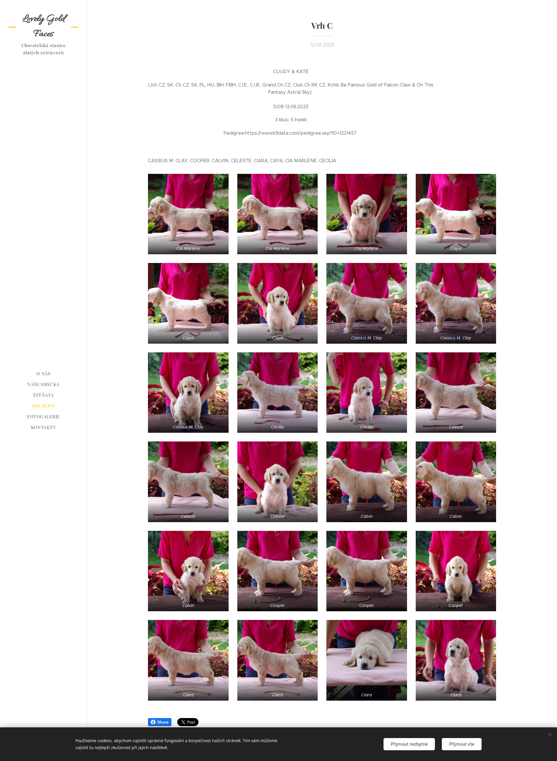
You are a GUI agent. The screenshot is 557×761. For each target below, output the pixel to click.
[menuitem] (43, 373)
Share (163, 722)
